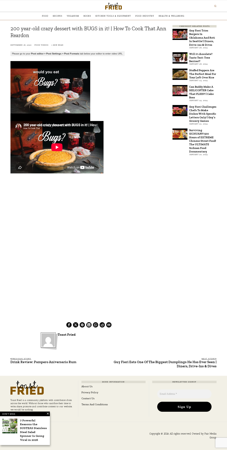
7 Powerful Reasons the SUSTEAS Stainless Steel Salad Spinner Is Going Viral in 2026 (33, 430)
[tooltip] (69, 325)
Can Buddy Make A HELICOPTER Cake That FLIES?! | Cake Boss (201, 92)
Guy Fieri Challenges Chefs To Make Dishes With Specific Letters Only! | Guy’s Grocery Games (202, 114)
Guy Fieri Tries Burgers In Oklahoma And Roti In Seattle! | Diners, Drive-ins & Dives (202, 37)
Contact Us (88, 398)
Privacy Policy (89, 392)
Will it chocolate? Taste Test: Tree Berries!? (201, 57)
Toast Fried (67, 335)
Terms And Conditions (94, 404)
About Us (87, 386)
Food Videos (42, 45)
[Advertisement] (88, 200)
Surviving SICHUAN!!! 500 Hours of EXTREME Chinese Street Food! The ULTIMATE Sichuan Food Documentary (202, 140)
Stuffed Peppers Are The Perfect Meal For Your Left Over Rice (202, 74)
